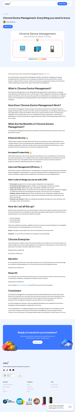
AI (3, 389)
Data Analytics (6, 387)
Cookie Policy (60, 408)
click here (46, 74)
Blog (28, 391)
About (28, 384)
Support (5, 391)
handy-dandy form (23, 285)
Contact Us (29, 387)
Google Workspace (8, 384)
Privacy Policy (54, 384)
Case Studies (30, 389)
